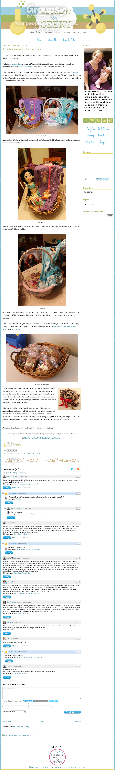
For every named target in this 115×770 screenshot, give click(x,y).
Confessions (16, 453)
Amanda (9, 523)
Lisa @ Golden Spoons (14, 602)
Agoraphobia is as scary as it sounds (27, 549)
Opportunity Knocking (21, 613)
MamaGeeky (13, 493)
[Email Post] (4, 450)
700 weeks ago (22, 476)
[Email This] (8, 450)
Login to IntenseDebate (28, 701)
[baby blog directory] (42, 438)
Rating (15, 473)
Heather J (10, 622)
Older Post (77, 722)
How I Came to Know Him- (22, 534)
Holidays (28, 453)
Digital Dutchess (12, 476)
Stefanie (9, 666)
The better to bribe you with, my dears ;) (29, 657)
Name (4, 704)
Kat (8, 638)
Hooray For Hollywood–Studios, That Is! (27, 593)
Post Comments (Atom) (20, 727)
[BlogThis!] (10, 450)
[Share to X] (12, 450)
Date (9, 473)
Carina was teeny (24, 67)
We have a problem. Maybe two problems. (27, 484)
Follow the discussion (79, 469)
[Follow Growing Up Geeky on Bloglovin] (102, 180)
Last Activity (22, 473)
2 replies (16, 488)
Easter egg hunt (15, 64)
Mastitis (75, 72)
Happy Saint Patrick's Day (22, 573)
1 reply (15, 538)
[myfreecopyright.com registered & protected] (57, 768)
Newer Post (6, 722)
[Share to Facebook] (14, 450)
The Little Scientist (20, 673)
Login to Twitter (53, 701)
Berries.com (16, 329)
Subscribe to (6, 711)
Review (36, 453)
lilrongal (10, 582)
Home (42, 722)
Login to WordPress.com (41, 701)
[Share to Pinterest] (16, 450)
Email (30, 704)
